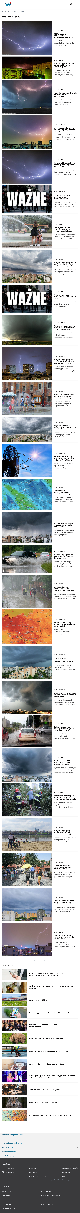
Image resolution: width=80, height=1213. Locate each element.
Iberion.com (6, 1191)
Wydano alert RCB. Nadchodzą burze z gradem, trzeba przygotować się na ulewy (63, 762)
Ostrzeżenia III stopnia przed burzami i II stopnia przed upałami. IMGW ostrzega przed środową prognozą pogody (64, 797)
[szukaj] (71, 4)
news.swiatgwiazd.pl (49, 1200)
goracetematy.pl (48, 1204)
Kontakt (32, 1168)
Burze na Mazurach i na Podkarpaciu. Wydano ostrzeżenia (64, 164)
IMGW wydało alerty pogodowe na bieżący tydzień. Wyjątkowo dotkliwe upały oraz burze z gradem (64, 458)
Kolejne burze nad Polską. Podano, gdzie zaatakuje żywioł (64, 728)
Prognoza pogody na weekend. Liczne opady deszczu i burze (64, 556)
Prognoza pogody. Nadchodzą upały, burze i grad (65, 296)
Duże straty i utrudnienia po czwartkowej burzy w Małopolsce (65, 694)
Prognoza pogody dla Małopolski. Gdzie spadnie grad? (64, 65)
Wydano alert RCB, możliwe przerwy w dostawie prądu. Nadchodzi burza (62, 197)
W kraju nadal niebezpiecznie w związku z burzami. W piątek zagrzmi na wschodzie (63, 659)
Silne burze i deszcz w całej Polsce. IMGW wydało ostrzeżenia (64, 902)
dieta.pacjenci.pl (9, 1209)
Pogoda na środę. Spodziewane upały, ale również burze (65, 427)
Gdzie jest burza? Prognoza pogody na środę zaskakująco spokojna (63, 229)
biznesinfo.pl (46, 1191)
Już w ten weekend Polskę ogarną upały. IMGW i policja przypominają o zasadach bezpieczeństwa (63, 867)
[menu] (77, 4)
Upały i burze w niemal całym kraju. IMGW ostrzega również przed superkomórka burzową (65, 396)
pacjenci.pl (6, 1204)
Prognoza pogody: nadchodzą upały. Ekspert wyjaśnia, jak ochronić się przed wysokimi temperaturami (63, 832)
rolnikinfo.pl (7, 1196)
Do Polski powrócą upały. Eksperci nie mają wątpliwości (65, 624)
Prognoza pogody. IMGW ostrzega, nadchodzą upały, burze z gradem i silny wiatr (65, 264)
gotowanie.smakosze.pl (51, 1196)
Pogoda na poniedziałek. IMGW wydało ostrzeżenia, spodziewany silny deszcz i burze (65, 94)
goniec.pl (5, 1200)
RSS (63, 1176)
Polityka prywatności (38, 1176)
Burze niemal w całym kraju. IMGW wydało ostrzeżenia (64, 525)
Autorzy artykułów (70, 1168)
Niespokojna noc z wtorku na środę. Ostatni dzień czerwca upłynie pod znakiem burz (64, 588)
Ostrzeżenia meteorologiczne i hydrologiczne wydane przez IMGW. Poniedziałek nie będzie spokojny (64, 492)
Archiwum (66, 1172)
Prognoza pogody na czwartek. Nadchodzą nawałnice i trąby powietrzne (64, 361)
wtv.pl (4, 11)
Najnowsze (7, 965)
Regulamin (33, 1172)
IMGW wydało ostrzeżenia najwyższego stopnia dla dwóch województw (65, 35)
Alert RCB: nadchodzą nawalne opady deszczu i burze (65, 129)
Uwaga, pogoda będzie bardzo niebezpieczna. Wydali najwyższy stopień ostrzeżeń (64, 327)
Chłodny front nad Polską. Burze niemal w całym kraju (64, 937)
